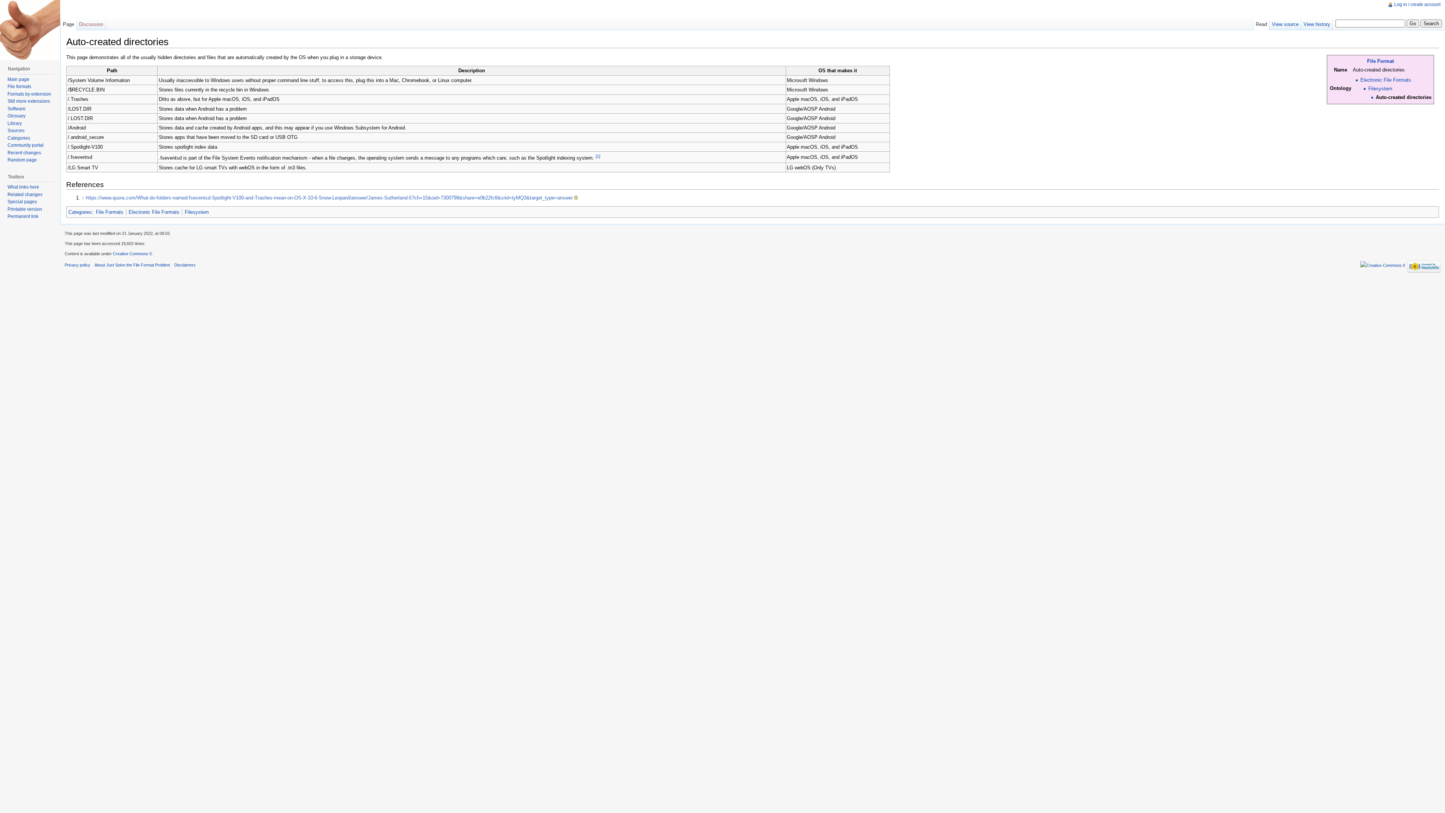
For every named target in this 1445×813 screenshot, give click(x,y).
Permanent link (23, 216)
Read (1261, 24)
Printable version (25, 209)
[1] (598, 156)
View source (1285, 24)
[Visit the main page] (30, 30)
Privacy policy (77, 265)
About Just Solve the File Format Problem (132, 265)
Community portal (26, 145)
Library (15, 123)
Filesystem (1380, 88)
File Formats (109, 212)
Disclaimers (185, 265)
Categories (80, 212)
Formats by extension (29, 94)
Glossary (17, 116)
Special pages (22, 201)
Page (68, 24)
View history (1317, 24)
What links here (23, 187)
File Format (1380, 61)
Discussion (91, 24)
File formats (19, 86)
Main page (18, 79)
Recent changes (24, 152)
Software (17, 108)
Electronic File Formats (1385, 80)
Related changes (25, 194)
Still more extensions (29, 101)
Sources (16, 130)
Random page (22, 160)
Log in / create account (1417, 4)
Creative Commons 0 (132, 253)
